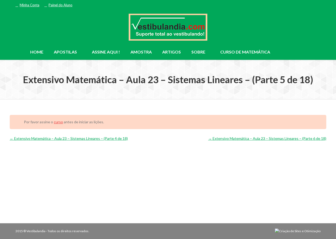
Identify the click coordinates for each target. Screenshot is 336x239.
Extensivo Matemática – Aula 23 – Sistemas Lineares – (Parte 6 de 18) (269, 138)
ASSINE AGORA (298, 51)
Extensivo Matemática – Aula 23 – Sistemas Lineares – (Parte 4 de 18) (70, 138)
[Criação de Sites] (298, 231)
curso (58, 122)
